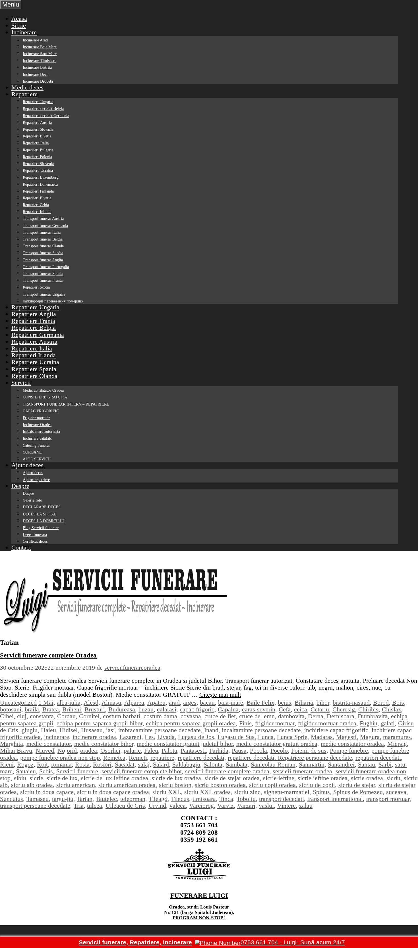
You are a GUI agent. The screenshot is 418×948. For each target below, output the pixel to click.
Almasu (111, 702)
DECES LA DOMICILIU (43, 521)
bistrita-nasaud (351, 702)
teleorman (132, 798)
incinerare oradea (94, 736)
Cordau (66, 716)
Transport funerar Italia (42, 232)
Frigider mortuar (36, 418)
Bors (398, 702)
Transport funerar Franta (43, 280)
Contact (21, 547)
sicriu (393, 778)
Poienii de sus (308, 750)
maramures (397, 736)
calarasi (166, 709)
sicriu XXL (166, 791)
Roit (42, 764)
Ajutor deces (27, 465)
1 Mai (45, 702)
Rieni (7, 764)
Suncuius (11, 798)
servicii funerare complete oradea (227, 771)
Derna (315, 716)
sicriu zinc (247, 791)
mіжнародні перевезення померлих (53, 301)
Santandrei (341, 764)
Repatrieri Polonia (37, 157)
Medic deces (27, 87)
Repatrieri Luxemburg (41, 177)
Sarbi (385, 764)
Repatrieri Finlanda (38, 191)
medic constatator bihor (103, 743)
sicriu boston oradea (220, 784)
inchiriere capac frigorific (336, 730)
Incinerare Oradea (37, 425)
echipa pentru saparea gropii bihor (99, 723)
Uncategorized (18, 702)
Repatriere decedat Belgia (43, 109)
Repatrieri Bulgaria (38, 150)
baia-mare (230, 702)
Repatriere (24, 94)
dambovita (291, 716)
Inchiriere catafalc (37, 438)
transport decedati (281, 798)
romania (61, 764)
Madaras (322, 736)
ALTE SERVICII (37, 459)
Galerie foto (32, 500)
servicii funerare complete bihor (142, 771)
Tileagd (158, 798)
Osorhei (110, 750)
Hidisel (68, 730)
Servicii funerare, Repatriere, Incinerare (135, 942)
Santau (366, 764)
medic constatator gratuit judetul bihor (185, 743)
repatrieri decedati (378, 757)
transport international (335, 798)
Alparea (134, 702)
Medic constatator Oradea (43, 390)
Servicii (21, 382)
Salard (161, 764)
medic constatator (48, 743)
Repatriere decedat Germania (46, 116)
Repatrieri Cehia (36, 205)
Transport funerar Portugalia (46, 267)
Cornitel (89, 716)
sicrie (36, 778)
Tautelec (106, 798)
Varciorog (201, 805)
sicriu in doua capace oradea (113, 791)
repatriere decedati (201, 757)
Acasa (19, 18)
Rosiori (102, 764)
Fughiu (368, 723)
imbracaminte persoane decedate (159, 730)
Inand (211, 730)
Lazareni (130, 736)
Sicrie (18, 25)
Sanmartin (311, 764)
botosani (10, 709)
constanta (42, 716)
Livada (166, 736)
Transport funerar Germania (45, 226)
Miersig (397, 743)
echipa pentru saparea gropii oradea (191, 723)
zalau (306, 805)
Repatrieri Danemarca (40, 184)
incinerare (56, 736)
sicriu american (75, 784)
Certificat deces (35, 541)
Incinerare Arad (35, 40)
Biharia (304, 702)
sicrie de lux (62, 778)
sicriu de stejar (356, 784)
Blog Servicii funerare (41, 528)
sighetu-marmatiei (286, 791)
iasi (110, 730)
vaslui (266, 805)
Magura (370, 736)
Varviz (225, 805)
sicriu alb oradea (32, 784)
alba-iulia (68, 702)
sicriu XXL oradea (207, 791)
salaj (144, 764)
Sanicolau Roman (273, 764)
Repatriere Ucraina (38, 170)
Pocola (258, 750)
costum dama (160, 716)
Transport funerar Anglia (43, 260)
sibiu (20, 778)
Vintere (286, 805)
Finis (245, 723)
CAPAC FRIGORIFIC (41, 411)
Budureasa (121, 709)
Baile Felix (260, 702)
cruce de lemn (257, 716)
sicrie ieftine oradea (322, 778)
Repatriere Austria (37, 122)
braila (32, 709)
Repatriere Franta (33, 320)
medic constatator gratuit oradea (276, 743)
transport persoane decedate (35, 805)
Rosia (82, 764)
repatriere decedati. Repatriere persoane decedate (290, 757)
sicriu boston (175, 784)
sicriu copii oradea (272, 784)
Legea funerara (35, 535)
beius (284, 702)
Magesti (346, 736)
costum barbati (121, 716)
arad (174, 702)
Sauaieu (26, 771)
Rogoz (25, 764)
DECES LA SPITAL (40, 514)
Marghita (11, 743)
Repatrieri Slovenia (38, 164)
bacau (207, 702)
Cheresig (343, 709)
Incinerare (24, 32)
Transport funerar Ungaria (44, 294)
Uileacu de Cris (125, 805)
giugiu (30, 730)
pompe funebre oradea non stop (60, 757)
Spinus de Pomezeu (358, 791)
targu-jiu (62, 798)
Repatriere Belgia (33, 327)
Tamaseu (37, 798)
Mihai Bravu (16, 750)
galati (388, 723)
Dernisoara (340, 716)
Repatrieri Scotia (36, 287)
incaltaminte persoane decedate (261, 730)
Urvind (157, 805)
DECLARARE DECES (42, 507)
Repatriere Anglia (33, 314)
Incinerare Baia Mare (40, 47)
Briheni (71, 709)
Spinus (321, 791)
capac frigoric (197, 709)
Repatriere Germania (37, 334)
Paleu (151, 750)
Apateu (156, 702)
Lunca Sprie (292, 736)
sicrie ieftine (278, 778)
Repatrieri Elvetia (37, 136)
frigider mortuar (275, 723)
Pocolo (279, 750)
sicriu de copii (317, 784)
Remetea (114, 757)
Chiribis (368, 709)
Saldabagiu (186, 764)
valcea (177, 805)
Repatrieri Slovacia (38, 129)
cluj (21, 716)
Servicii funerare (77, 771)
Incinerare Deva (35, 74)
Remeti (138, 757)
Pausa (239, 750)
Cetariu (320, 709)
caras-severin (258, 709)
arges (189, 702)
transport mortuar (387, 798)
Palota (169, 750)
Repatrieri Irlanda (37, 212)
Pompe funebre (349, 750)
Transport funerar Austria (43, 218)
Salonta (213, 764)
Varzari (246, 805)
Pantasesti (193, 750)
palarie (132, 750)
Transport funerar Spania (43, 274)
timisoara (204, 798)
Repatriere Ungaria (38, 102)
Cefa (285, 709)
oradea (88, 750)
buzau (146, 709)
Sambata (236, 764)
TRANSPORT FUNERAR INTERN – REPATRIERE (66, 404)
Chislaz (391, 709)
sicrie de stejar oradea (232, 778)
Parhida (218, 750)
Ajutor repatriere (36, 480)
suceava (396, 791)
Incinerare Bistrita (37, 67)
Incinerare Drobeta (38, 81)
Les (149, 736)
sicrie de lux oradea (176, 778)
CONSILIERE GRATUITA (45, 397)
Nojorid (67, 750)
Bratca (50, 709)
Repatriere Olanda (34, 375)
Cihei (7, 716)
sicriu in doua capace (47, 791)
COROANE (32, 452)
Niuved (45, 750)
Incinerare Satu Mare (40, 54)
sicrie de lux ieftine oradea (114, 778)
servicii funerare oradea (302, 771)
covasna (191, 716)
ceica (300, 709)
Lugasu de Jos (196, 736)
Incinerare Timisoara (39, 61)
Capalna (228, 709)
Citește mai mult (220, 694)
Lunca (266, 736)
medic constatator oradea (352, 743)
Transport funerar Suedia (43, 253)
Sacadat (124, 764)
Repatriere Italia (36, 143)
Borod (381, 702)
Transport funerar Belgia (43, 239)
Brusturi (94, 709)
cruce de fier (220, 716)
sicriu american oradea (127, 784)
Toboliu (246, 798)
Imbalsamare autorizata (41, 431)
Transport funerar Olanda (43, 246)
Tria (79, 805)
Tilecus (180, 798)
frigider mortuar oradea (327, 723)
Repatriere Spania (33, 369)
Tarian (84, 798)
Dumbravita (373, 716)
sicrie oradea (367, 778)
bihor (322, 702)
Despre (20, 485)
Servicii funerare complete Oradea (48, 655)
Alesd (91, 702)
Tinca (226, 798)
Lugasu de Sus (236, 736)
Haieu (48, 730)
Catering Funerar (36, 445)
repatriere (162, 757)
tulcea (94, 805)
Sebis (46, 771)
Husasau (92, 730)
